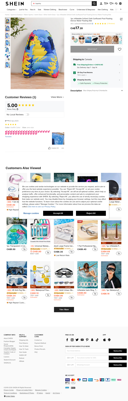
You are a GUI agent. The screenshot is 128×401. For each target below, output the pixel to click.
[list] (82, 340)
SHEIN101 (7, 363)
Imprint (48, 393)
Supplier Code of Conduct (9, 353)
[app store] (104, 341)
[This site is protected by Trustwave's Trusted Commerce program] (67, 388)
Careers (6, 357)
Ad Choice (56, 393)
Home (7, 15)
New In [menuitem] (32, 10)
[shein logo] (15, 3)
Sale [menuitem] (39, 10)
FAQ (35, 352)
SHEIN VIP (22, 355)
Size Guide (23, 352)
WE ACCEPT (69, 375)
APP (104, 335)
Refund (21, 358)
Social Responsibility (8, 345)
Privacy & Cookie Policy (24, 390)
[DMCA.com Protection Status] (73, 388)
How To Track (23, 349)
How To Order (23, 346)
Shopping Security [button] (84, 80)
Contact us (38, 340)
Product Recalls (39, 349)
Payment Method (40, 343)
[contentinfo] (96, 381)
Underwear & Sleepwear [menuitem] (86, 10)
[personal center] (101, 3)
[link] (106, 3)
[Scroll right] (121, 9)
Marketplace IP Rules (27, 393)
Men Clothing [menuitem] (103, 10)
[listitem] (75, 40)
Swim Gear (38, 15)
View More (64, 309)
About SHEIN (8, 338)
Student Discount (9, 360)
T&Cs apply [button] (81, 75)
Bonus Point (38, 346)
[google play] (109, 341)
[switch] (27, 114)
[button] (116, 3)
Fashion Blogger (9, 341)
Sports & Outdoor (16, 15)
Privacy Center (9, 390)
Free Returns (23, 343)
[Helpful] (49, 148)
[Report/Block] (62, 148)
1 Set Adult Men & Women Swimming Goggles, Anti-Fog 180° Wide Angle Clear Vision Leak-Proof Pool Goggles (17, 202)
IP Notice (40, 393)
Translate (8, 136)
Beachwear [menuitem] (63, 10)
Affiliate (21, 361)
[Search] (94, 3)
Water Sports (28, 15)
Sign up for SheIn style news (77, 346)
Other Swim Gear (49, 15)
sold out (92, 49)
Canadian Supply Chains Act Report (10, 349)
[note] (17, 198)
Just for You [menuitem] (23, 10)
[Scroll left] (118, 9)
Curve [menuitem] (72, 10)
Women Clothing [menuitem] (50, 10)
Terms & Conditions (10, 393)
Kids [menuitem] (111, 10)
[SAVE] (119, 49)
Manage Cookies (41, 390)
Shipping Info (23, 340)
